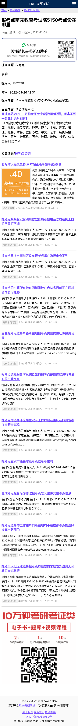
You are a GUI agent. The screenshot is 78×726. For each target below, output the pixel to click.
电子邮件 (50, 712)
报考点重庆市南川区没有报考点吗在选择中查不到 (35, 256)
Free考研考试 (39, 4)
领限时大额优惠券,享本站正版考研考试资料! (31, 164)
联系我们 (39, 712)
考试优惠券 (8, 208)
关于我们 (27, 712)
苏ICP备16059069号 (39, 716)
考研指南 (15, 10)
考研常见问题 (32, 10)
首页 (4, 10)
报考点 (19, 153)
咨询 (28, 153)
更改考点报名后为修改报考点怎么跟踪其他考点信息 (36, 493)
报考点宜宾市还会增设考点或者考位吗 (27, 461)
